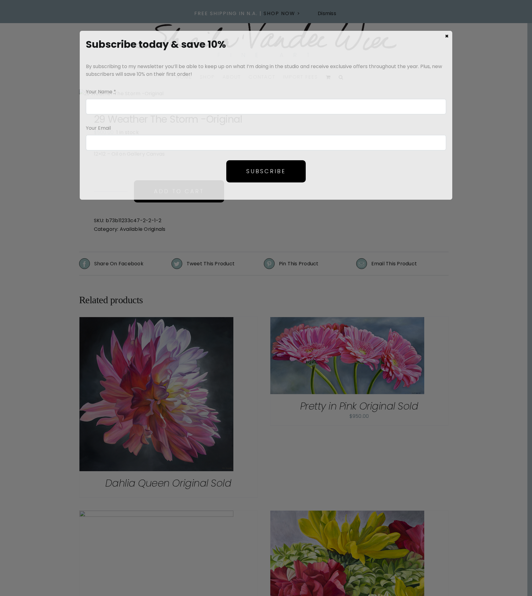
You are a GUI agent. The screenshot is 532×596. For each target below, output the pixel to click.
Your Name (101, 91)
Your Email (98, 128)
